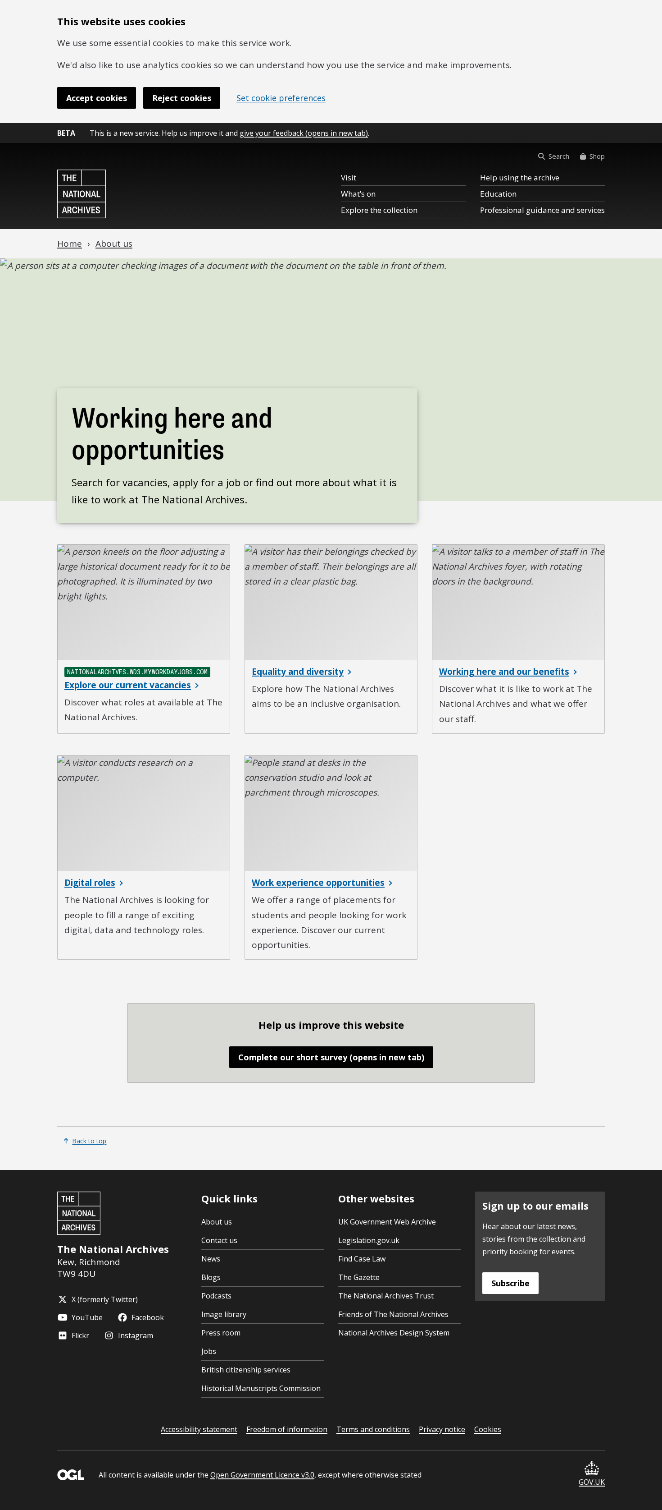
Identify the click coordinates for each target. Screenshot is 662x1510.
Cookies (487, 1429)
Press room (220, 1333)
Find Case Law (361, 1259)
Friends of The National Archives (393, 1314)
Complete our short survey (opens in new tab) (331, 1057)
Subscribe (510, 1283)
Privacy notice (442, 1429)
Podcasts (216, 1296)
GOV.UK (592, 1482)
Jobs (208, 1351)
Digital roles (89, 883)
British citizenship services (245, 1370)
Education (498, 194)
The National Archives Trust (386, 1296)
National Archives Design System (393, 1333)
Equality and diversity (298, 671)
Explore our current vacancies (127, 685)
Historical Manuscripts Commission (261, 1388)
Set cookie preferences (281, 97)
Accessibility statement (199, 1429)
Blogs (211, 1277)
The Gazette (359, 1277)
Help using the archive (519, 177)
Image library (223, 1314)
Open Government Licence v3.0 (262, 1475)
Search (559, 156)
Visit (348, 177)
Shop (597, 156)
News (210, 1259)
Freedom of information (286, 1429)
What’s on (358, 194)
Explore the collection (379, 210)
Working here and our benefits (504, 671)
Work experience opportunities (318, 883)
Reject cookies (181, 97)
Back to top (89, 1141)
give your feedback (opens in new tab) (304, 133)
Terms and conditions (373, 1429)
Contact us (219, 1240)
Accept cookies (96, 97)
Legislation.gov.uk (368, 1240)
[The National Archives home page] (81, 194)
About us (216, 1222)
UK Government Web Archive (387, 1222)
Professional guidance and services (542, 210)
